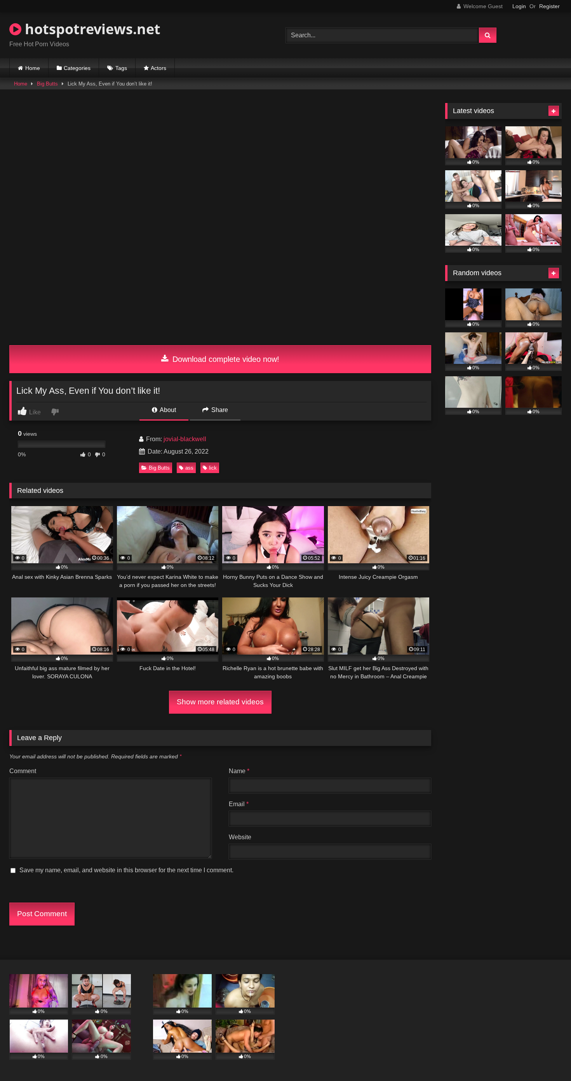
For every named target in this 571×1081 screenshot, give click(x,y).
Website (240, 837)
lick (213, 468)
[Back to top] (546, 1057)
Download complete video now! (224, 359)
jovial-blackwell (185, 439)
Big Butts (47, 84)
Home (32, 68)
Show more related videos (220, 702)
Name (239, 771)
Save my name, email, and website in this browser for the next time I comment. (126, 870)
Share (219, 410)
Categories (77, 68)
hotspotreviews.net (90, 28)
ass (189, 468)
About (167, 410)
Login (519, 6)
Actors (158, 68)
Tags (121, 68)
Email (239, 804)
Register (549, 6)
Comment (22, 771)
